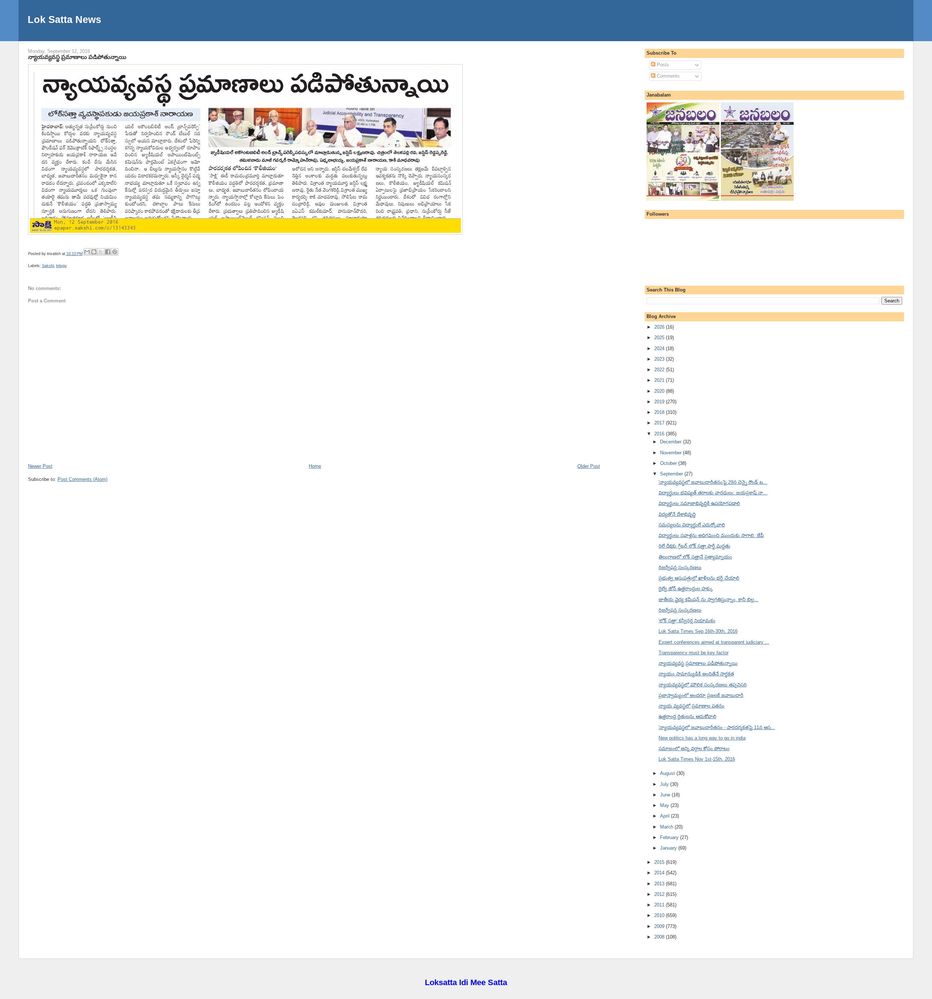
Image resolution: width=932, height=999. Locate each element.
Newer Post (40, 466)
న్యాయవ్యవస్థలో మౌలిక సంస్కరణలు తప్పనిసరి (703, 684)
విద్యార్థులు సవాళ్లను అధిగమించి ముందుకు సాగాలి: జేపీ (711, 535)
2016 (660, 433)
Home (315, 466)
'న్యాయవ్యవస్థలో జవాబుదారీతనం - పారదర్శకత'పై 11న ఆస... (717, 727)
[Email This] (87, 251)
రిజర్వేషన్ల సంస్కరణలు (680, 567)
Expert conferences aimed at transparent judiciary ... (714, 642)
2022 (660, 369)
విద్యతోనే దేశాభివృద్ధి (677, 514)
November (671, 452)
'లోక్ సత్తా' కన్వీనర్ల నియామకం (687, 620)
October (669, 463)
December (671, 441)
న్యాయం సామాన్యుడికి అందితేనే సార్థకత (696, 674)
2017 (660, 423)
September (672, 474)
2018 (660, 412)
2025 (660, 337)
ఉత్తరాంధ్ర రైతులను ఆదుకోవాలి (687, 716)
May (665, 805)
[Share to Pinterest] (114, 251)
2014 (660, 872)
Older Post (588, 466)
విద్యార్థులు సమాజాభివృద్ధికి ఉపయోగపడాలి (699, 503)
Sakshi (48, 265)
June (666, 795)
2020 (660, 391)
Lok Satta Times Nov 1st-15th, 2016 (697, 759)
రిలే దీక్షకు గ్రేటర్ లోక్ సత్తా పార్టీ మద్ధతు (694, 546)
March (667, 827)
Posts (662, 64)
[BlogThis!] (94, 251)
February (670, 837)
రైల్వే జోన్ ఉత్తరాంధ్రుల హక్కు (686, 588)
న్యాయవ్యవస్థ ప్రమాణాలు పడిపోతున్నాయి (77, 57)
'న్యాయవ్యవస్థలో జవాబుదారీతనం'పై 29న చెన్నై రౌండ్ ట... (713, 482)
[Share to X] (100, 251)
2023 (660, 359)
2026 (660, 327)
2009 (660, 926)
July (665, 784)
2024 (660, 348)
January (669, 848)
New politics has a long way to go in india (702, 738)
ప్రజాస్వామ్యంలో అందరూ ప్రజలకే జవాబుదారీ (701, 695)
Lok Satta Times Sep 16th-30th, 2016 (698, 631)
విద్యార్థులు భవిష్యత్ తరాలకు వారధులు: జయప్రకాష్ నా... (713, 492)
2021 (660, 380)
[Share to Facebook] (107, 251)
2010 (660, 915)
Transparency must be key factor (693, 652)
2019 (660, 401)
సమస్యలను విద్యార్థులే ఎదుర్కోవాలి (692, 525)
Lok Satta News (64, 19)
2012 (660, 894)
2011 (660, 905)
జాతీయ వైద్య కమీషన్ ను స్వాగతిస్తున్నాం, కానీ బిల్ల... (708, 599)
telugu (61, 265)
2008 (660, 937)
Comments (667, 76)
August (668, 773)
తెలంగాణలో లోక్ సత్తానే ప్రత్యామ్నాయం (695, 557)
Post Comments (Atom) (82, 479)
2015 (660, 862)
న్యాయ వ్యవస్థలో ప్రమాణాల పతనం (691, 706)
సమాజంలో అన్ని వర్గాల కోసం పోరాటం (694, 748)
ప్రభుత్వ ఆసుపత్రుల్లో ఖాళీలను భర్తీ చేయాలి (699, 578)
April (665, 816)
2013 (660, 883)
